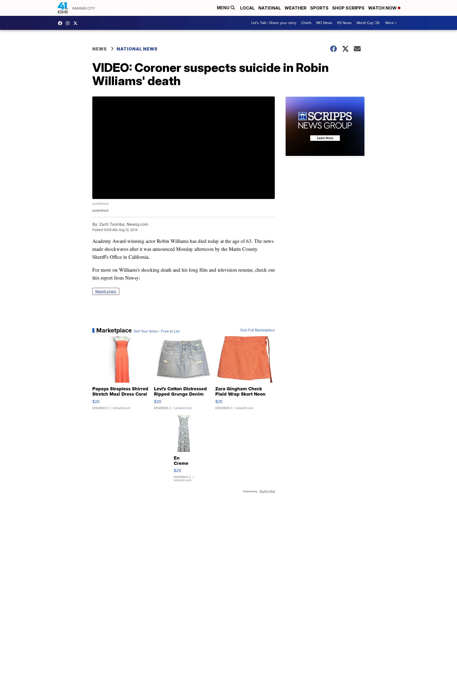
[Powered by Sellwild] (267, 491)
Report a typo (105, 291)
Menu (224, 8)
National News (137, 49)
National (269, 8)
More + (391, 23)
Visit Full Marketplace (257, 330)
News (99, 49)
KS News (344, 23)
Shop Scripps (348, 8)
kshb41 (61, 23)
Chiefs (306, 23)
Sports (319, 8)
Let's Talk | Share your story (273, 23)
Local (247, 8)
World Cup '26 (368, 23)
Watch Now (383, 8)
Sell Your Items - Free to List (157, 331)
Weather (296, 8)
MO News (324, 23)
